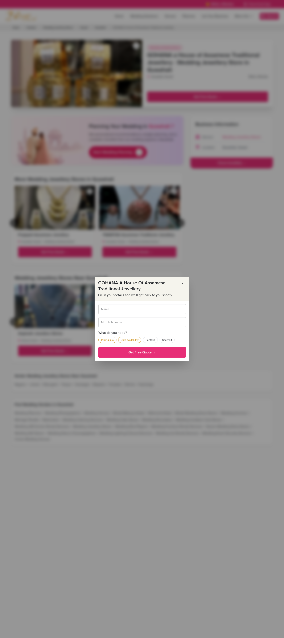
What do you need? (112, 333)
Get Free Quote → (142, 352)
